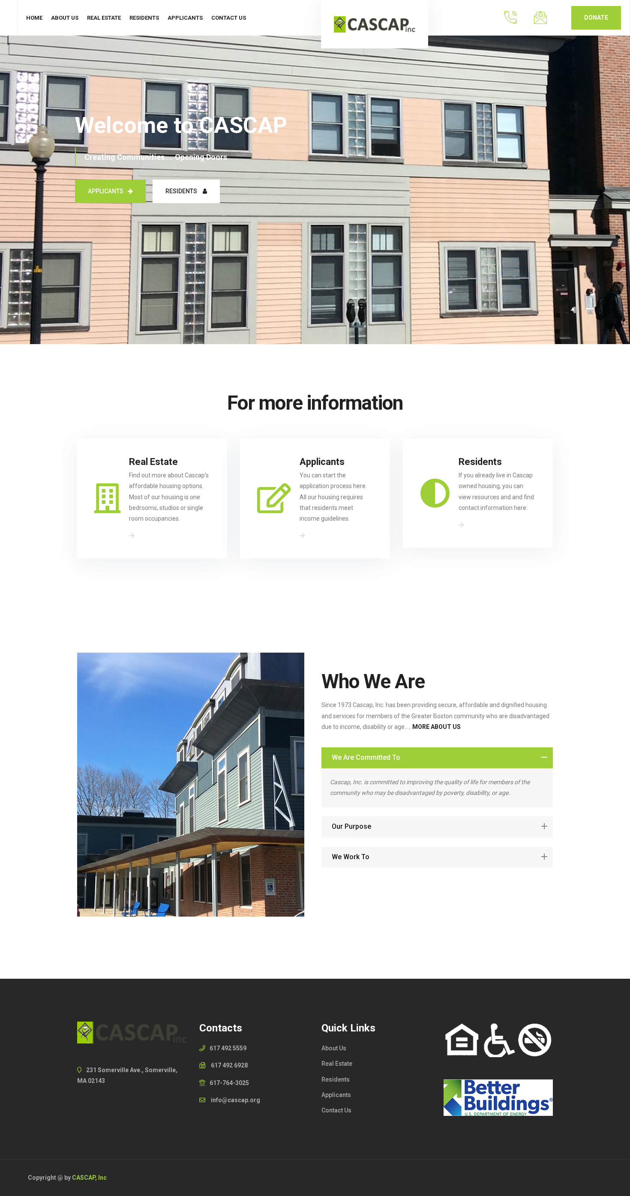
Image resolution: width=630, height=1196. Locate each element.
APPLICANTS (105, 191)
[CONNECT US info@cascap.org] (540, 18)
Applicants (185, 18)
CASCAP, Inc (89, 1177)
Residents (144, 18)
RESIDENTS (181, 191)
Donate (596, 17)
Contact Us (228, 18)
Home (34, 18)
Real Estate (104, 18)
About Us (64, 18)
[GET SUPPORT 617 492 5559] (510, 18)
